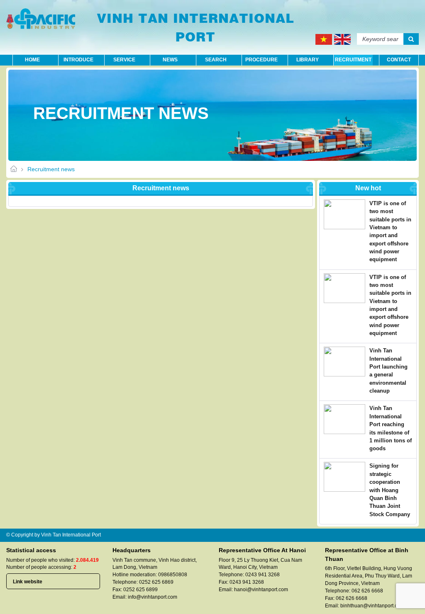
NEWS (170, 60)
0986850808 (172, 575)
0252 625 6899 (140, 589)
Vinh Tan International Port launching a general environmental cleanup (388, 370)
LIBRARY (307, 60)
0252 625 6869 (156, 582)
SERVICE (124, 60)
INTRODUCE (78, 60)
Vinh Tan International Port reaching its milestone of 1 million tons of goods (390, 428)
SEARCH (216, 60)
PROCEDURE (261, 60)
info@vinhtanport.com (152, 597)
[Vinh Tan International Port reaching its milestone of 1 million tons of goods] (346, 419)
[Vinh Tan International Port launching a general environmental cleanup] (346, 361)
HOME (32, 60)
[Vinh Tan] (40, 18)
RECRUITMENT (353, 60)
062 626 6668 (367, 591)
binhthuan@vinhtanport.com (372, 606)
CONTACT (399, 60)
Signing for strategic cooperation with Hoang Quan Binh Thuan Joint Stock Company (389, 490)
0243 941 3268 (262, 575)
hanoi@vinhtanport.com (261, 589)
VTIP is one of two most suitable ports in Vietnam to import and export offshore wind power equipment (390, 231)
